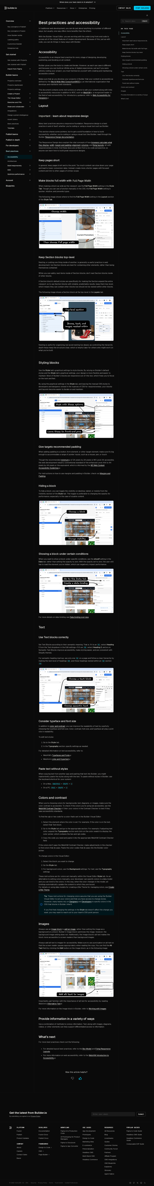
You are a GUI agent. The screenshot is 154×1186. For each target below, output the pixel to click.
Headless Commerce (90, 1160)
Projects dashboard (15, 85)
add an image (70, 929)
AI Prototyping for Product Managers (70, 1138)
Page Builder (43, 1155)
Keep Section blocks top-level (132, 52)
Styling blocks (126, 56)
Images (123, 91)
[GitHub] (134, 1183)
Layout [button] (43, 106)
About (19, 1147)
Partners (107, 1152)
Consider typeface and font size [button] (57, 721)
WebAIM (87, 92)
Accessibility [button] (48, 52)
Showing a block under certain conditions (135, 68)
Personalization (88, 1149)
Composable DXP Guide (135, 1144)
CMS (40, 1151)
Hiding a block (127, 64)
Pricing (92, 8)
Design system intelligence (17, 115)
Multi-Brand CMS (89, 1156)
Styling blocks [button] (49, 362)
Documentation (44, 1131)
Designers (73, 901)
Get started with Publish (16, 64)
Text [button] (42, 627)
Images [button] (44, 924)
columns (84, 145)
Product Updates (23, 1138)
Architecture (12, 161)
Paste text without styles (130, 83)
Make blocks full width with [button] (65, 180)
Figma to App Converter (69, 1146)
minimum (65, 460)
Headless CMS (88, 1152)
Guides (107, 1142)
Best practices (13, 124)
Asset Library (12, 119)
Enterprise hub (12, 48)
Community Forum (111, 1149)
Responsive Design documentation (59, 137)
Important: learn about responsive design (135, 41)
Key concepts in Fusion (16, 31)
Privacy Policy (35, 1116)
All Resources (109, 1131)
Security (33, 1183)
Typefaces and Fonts (61, 755)
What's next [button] (47, 1037)
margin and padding (63, 145)
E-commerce (87, 1145)
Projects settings (14, 89)
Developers (87, 901)
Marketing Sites (88, 1142)
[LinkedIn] (141, 1183)
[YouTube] (130, 1183)
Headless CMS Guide (134, 1135)
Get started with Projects (17, 60)
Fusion (19, 1131)
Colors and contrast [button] (53, 797)
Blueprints (10, 186)
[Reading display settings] (147, 15)
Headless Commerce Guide (134, 1139)
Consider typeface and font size (133, 79)
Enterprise (83, 8)
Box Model (86, 1049)
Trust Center (59, 1183)
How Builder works (14, 35)
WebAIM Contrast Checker (50, 808)
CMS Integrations (110, 1160)
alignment (76, 145)
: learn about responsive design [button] (64, 116)
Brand (19, 1158)
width (52, 145)
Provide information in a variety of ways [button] (66, 1019)
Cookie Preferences (71, 1183)
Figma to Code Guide (134, 1131)
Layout (123, 37)
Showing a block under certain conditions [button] (63, 553)
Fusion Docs (43, 1135)
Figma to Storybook (68, 1143)
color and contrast (57, 726)
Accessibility (12, 157)
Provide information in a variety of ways (134, 95)
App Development (89, 1131)
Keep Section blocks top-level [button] (57, 257)
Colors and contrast (127, 87)
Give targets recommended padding (134, 60)
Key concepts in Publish (16, 27)
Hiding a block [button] (47, 485)
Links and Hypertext (60, 759)
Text (122, 72)
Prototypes (87, 1135)
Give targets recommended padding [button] (60, 446)
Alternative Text (54, 1004)
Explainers (108, 1167)
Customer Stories (111, 1145)
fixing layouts (98, 145)
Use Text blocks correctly (130, 75)
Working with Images (97, 1009)
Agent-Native (109, 1174)
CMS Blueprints (110, 1163)
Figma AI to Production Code (69, 1132)
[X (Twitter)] (137, 1183)
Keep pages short (128, 45)
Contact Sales (22, 1155)
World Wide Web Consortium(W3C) (65, 82)
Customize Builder (14, 44)
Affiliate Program (110, 1156)
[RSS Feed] (145, 1183)
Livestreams (108, 1138)
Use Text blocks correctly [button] (54, 637)
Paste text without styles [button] (53, 768)
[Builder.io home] (11, 8)
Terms (51, 1183)
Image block (56, 929)
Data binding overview (79, 617)
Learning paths (13, 40)
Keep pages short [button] (49, 160)
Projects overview (14, 81)
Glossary (107, 1170)
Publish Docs (43, 1138)
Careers (19, 1151)
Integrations (11, 111)
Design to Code (44, 1147)
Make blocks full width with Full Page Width (135, 48)
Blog (106, 1135)
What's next (125, 99)
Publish (19, 1135)
